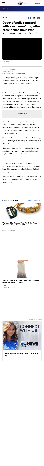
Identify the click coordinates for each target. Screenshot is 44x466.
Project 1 (5, 163)
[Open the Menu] (3, 3)
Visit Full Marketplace (35, 200)
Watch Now (38, 3)
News (5, 18)
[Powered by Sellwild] (39, 319)
